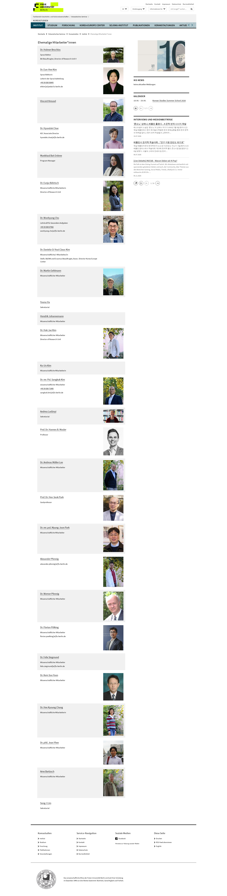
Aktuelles (185, 25)
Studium (52, 25)
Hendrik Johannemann (52, 316)
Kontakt (157, 4)
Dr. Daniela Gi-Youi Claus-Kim (55, 249)
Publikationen (141, 25)
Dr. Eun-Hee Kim (48, 69)
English (158, 846)
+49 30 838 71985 (47, 388)
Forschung (68, 25)
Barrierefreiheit (188, 4)
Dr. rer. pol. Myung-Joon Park (55, 527)
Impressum (166, 4)
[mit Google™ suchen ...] (191, 9)
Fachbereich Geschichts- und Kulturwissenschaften (51, 16)
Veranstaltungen (164, 25)
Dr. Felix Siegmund (49, 657)
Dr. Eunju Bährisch (49, 182)
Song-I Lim (45, 803)
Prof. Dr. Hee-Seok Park (52, 497)
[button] (124, 9)
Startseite (149, 4)
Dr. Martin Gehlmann (50, 270)
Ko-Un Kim (45, 365)
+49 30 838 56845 (47, 82)
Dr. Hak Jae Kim (48, 330)
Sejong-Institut (118, 25)
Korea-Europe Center (92, 25)
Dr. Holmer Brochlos (50, 49)
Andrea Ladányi (48, 411)
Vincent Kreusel (48, 101)
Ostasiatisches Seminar (80, 16)
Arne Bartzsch (47, 771)
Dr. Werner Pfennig (49, 593)
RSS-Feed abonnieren (164, 842)
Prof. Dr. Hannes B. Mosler (53, 429)
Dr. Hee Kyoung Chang (51, 707)
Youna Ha (45, 302)
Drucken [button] (159, 838)
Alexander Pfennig (49, 558)
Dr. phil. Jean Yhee (49, 742)
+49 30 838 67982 (47, 227)
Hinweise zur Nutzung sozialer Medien (127, 844)
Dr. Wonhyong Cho (49, 217)
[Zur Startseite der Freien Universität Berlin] (50, 7)
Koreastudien (40, 20)
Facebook (122, 838)
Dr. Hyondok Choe (49, 128)
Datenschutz (176, 4)
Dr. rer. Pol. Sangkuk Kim (52, 379)
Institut (38, 25)
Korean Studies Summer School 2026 (169, 100)
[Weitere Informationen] (113, 55)
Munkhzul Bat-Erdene (51, 155)
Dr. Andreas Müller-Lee (51, 462)
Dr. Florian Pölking (49, 627)
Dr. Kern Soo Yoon (49, 675)
